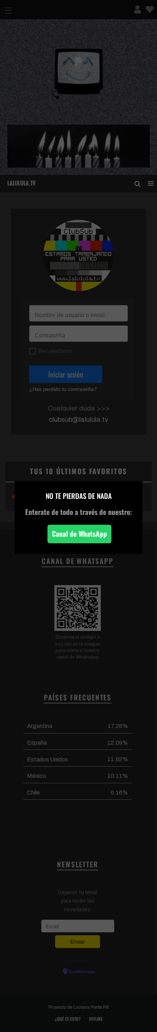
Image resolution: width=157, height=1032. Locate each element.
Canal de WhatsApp (79, 533)
